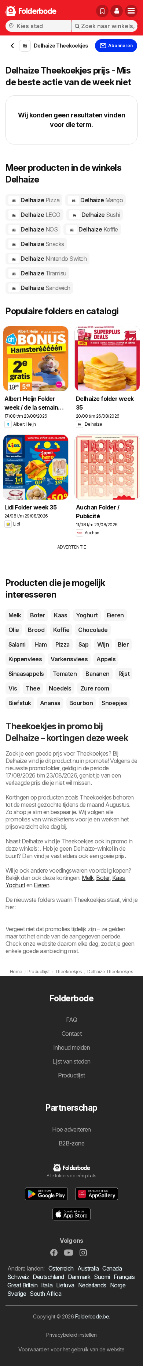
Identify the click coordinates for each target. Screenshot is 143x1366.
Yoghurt (87, 615)
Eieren (115, 615)
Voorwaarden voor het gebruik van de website (71, 1349)
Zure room (94, 688)
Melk (14, 615)
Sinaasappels (26, 673)
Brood (36, 629)
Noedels (60, 688)
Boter (37, 615)
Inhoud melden (71, 1047)
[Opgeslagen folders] (102, 11)
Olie (13, 629)
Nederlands (92, 1285)
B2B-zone (72, 1143)
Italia (46, 1285)
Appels (105, 659)
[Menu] (131, 11)
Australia (88, 1268)
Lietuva (65, 1285)
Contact (71, 1033)
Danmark (79, 1276)
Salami (17, 644)
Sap (83, 644)
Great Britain (22, 1285)
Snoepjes (114, 703)
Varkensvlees (69, 659)
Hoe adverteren (71, 1129)
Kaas (60, 615)
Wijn (103, 644)
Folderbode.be (92, 1316)
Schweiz (18, 1276)
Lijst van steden (71, 1061)
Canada (112, 1268)
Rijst (123, 673)
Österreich (61, 1268)
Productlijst (71, 1075)
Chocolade (92, 629)
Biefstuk (19, 703)
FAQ (71, 1019)
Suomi (102, 1276)
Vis (12, 688)
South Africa (45, 1293)
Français (124, 1276)
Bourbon (81, 703)
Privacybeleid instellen (71, 1335)
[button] (116, 11)
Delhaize (39, 200)
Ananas (50, 703)
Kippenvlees (25, 659)
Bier (123, 644)
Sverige (16, 1293)
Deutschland (48, 1276)
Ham (40, 644)
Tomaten (65, 673)
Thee (33, 688)
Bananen (97, 673)
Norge (117, 1285)
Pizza (62, 644)
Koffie (61, 629)
